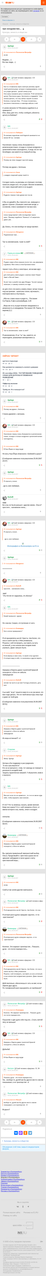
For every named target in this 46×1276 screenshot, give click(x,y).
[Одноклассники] (25, 1133)
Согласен (5, 16)
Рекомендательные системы (11, 1272)
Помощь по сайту (10, 1215)
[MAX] (21, 1133)
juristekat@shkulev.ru (26, 1269)
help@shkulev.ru (17, 1271)
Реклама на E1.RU (31, 1212)
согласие (36, 11)
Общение (5, 24)
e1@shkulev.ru (26, 1265)
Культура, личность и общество (19, 24)
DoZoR (10, 497)
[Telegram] (30, 1133)
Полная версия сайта (11, 1212)
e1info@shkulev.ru (13, 1269)
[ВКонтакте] (16, 1133)
